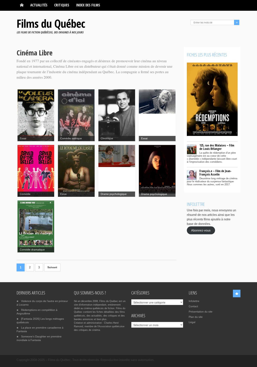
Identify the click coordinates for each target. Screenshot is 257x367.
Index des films (88, 5)
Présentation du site (200, 311)
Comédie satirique (71, 138)
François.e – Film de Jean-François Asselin (215, 172)
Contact (193, 306)
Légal (192, 322)
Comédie (25, 194)
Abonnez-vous (201, 230)
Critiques (61, 5)
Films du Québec (51, 23)
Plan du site (196, 316)
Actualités (38, 5)
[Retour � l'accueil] (21, 5)
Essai (23, 138)
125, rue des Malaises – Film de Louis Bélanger (216, 147)
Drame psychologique (114, 194)
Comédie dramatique (32, 249)
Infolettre (194, 301)
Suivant (52, 267)
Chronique (107, 138)
